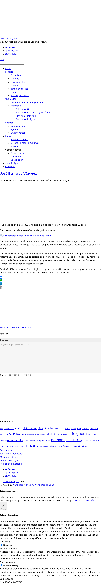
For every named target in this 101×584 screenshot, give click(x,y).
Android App (11, 163)
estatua (22, 434)
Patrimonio (16, 105)
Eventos (9, 122)
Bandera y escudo (19, 88)
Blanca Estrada (7, 327)
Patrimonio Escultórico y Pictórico (33, 112)
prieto (8, 446)
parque (39, 440)
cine (40, 428)
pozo (2, 446)
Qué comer (16, 156)
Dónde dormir (17, 160)
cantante (7, 429)
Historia (14, 85)
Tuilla (79, 446)
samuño (43, 446)
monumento (15, 440)
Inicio (8, 68)
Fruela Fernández (24, 327)
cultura (67, 429)
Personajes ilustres (20, 95)
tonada (74, 446)
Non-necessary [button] (7, 562)
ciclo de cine (30, 428)
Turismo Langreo (11, 481)
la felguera (77, 433)
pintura (95, 440)
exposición (30, 434)
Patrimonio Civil (24, 109)
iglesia (60, 434)
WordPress (18, 485)
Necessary (8, 545)
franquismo (44, 434)
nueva (32, 440)
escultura (13, 434)
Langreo (9, 71)
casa (12, 429)
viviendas (86, 446)
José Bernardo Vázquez (18, 173)
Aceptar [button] (70, 500)
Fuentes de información (11, 453)
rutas (26, 446)
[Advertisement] (50, 18)
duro (79, 428)
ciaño (18, 428)
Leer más (89, 500)
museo (26, 440)
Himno (14, 92)
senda (48, 446)
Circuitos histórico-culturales (25, 143)
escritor (3, 434)
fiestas (37, 434)
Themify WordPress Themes (40, 485)
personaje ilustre (66, 439)
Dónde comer (17, 153)
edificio (94, 428)
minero (3, 440)
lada (65, 434)
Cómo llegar (17, 75)
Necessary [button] (5, 541)
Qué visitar (10, 99)
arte (1, 429)
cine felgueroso (54, 428)
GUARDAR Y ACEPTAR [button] (11, 582)
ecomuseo (85, 429)
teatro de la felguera (61, 446)
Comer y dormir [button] (13, 149)
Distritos (15, 78)
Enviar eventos (18, 132)
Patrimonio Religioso (26, 119)
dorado (73, 429)
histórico (52, 434)
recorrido (15, 446)
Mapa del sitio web (9, 457)
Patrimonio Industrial (26, 115)
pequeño (47, 441)
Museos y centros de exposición (27, 102)
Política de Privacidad (11, 463)
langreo (91, 434)
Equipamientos (18, 82)
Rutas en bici (17, 146)
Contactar (10, 166)
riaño (21, 446)
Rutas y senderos (19, 139)
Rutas (8, 136)
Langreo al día (18, 126)
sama (34, 445)
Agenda (14, 129)
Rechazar (79, 500)
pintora (88, 441)
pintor (83, 441)
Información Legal (9, 460)
